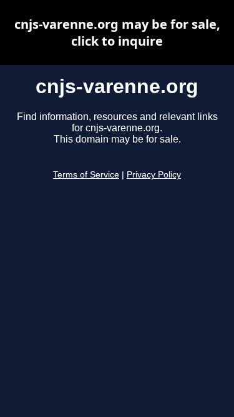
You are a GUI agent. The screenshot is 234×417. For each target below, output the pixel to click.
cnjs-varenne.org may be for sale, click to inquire (117, 32)
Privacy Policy (154, 174)
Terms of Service (86, 174)
